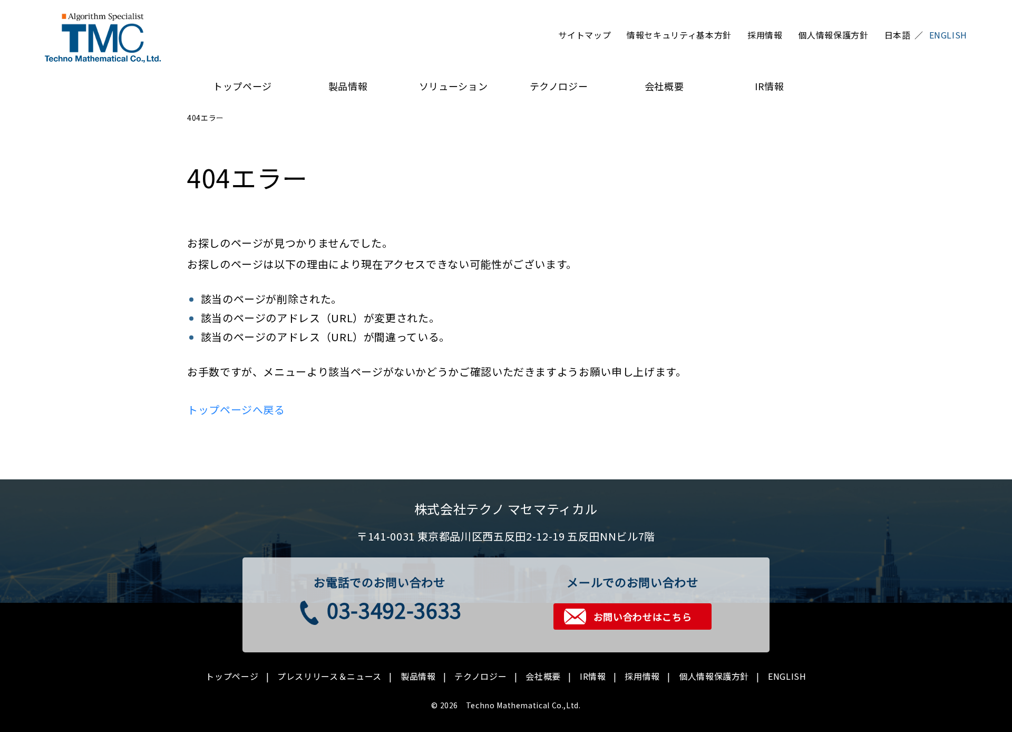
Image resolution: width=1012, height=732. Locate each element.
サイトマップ (584, 34)
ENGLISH (787, 676)
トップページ (242, 86)
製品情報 (348, 86)
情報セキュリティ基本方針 (679, 34)
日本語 (897, 34)
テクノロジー (559, 86)
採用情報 (765, 34)
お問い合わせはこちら (642, 616)
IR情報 (769, 86)
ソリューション (453, 86)
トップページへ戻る (236, 409)
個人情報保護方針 (833, 34)
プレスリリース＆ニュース (329, 676)
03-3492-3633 (394, 609)
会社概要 (664, 86)
